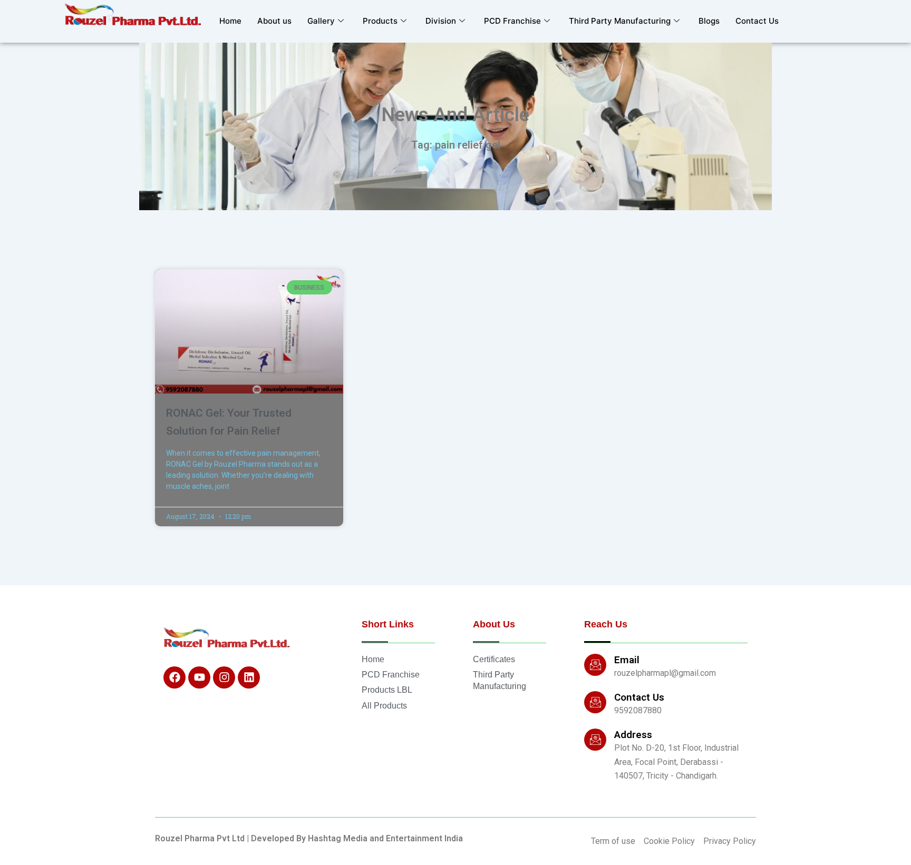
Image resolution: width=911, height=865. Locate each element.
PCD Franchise (512, 21)
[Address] (595, 740)
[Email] (595, 665)
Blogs (709, 21)
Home (230, 21)
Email (626, 660)
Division (440, 21)
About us (274, 21)
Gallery (321, 21)
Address (633, 735)
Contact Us (757, 21)
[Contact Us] (595, 702)
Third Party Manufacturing (620, 21)
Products (380, 21)
